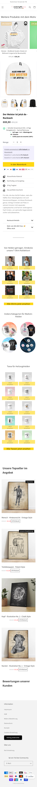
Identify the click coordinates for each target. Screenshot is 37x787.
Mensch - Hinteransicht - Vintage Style (17, 517)
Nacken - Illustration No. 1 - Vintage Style (18, 666)
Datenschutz (8, 723)
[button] (2, 7)
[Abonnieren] (30, 763)
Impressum (8, 709)
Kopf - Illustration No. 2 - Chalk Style (16, 616)
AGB (5, 714)
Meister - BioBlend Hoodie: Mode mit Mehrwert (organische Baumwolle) (14, 52)
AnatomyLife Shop (20, 783)
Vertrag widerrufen (13, 738)
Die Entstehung (9, 750)
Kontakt (6, 728)
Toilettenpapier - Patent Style (13, 567)
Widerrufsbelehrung (10, 719)
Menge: (6, 142)
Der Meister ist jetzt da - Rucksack (15, 116)
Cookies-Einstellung (10, 732)
